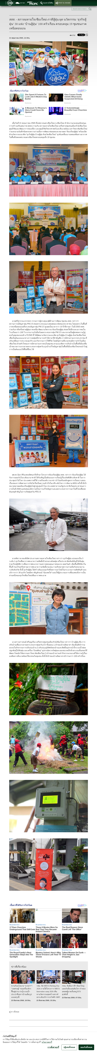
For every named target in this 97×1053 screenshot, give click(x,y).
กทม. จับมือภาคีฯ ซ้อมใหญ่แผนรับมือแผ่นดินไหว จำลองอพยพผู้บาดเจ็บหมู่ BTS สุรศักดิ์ (74, 990)
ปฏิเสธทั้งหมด (69, 1047)
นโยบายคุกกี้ (47, 1042)
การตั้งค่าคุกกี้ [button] (53, 1047)
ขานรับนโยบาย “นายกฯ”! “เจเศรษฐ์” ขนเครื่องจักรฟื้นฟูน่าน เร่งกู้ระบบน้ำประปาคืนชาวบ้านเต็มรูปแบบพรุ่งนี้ (21, 991)
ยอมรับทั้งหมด (86, 1047)
